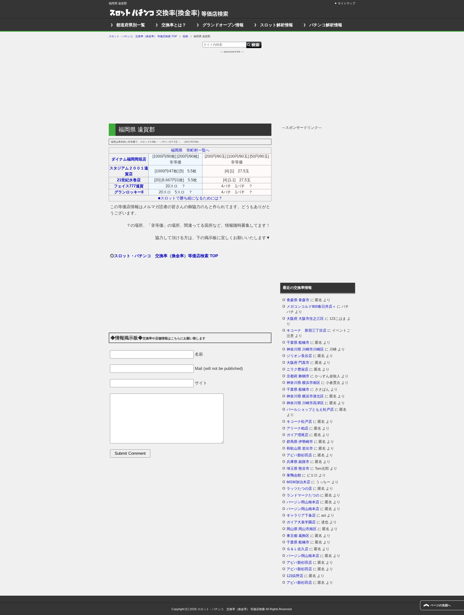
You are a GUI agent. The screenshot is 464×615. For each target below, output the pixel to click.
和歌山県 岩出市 (300, 448)
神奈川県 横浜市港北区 (305, 396)
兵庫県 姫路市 (298, 462)
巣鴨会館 (294, 475)
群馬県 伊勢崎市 (300, 442)
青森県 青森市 (298, 300)
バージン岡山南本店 (303, 502)
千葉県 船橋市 (298, 342)
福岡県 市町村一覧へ (190, 150)
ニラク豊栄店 (297, 369)
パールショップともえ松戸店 (310, 409)
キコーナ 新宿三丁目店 (306, 330)
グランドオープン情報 (223, 25)
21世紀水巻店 (129, 180)
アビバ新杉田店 (299, 455)
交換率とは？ (173, 25)
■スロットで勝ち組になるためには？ (190, 198)
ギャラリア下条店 (301, 515)
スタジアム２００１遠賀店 (128, 171)
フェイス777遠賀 (129, 186)
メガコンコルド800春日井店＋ (311, 306)
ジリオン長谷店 (299, 356)
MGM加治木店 (298, 482)
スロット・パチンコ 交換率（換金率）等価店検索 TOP (166, 256)
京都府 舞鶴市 (298, 376)
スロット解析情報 (276, 25)
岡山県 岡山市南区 (302, 529)
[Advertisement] (232, 87)
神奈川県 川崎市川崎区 (305, 349)
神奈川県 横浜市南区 (303, 383)
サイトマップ (346, 3)
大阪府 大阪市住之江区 (305, 319)
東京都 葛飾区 (298, 536)
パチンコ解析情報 (325, 25)
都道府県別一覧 (130, 25)
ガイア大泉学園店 (301, 522)
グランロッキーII (128, 192)
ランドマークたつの (303, 495)
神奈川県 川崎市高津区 (305, 403)
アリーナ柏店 (297, 428)
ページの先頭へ (440, 605)
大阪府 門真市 (298, 363)
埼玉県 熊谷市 (298, 468)
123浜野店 (295, 576)
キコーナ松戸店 (299, 422)
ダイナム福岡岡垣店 (128, 159)
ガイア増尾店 (297, 435)
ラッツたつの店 (299, 489)
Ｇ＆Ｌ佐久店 (297, 549)
